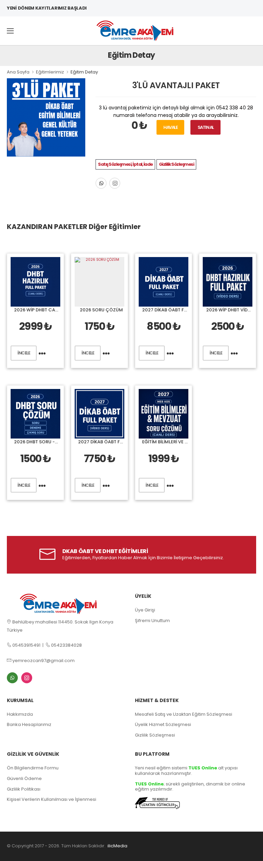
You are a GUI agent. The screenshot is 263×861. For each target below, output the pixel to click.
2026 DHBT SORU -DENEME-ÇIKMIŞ (52, 442)
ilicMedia (117, 846)
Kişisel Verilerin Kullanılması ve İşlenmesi (51, 799)
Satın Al (206, 127)
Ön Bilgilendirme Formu (33, 768)
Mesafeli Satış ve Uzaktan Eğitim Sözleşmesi (183, 714)
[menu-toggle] (10, 30)
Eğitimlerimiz (50, 72)
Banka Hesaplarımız (29, 724)
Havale (170, 127)
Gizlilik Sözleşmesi (176, 164)
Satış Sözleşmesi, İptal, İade (125, 164)
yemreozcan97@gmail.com (43, 660)
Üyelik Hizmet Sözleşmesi (163, 724)
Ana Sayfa (18, 72)
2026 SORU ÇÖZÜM (101, 310)
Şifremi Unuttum (152, 620)
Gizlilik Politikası (23, 789)
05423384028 (66, 645)
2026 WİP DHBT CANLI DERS (44, 310)
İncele (23, 353)
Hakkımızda (20, 714)
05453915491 (25, 645)
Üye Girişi (145, 610)
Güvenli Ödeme (24, 778)
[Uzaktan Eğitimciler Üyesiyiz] (157, 802)
